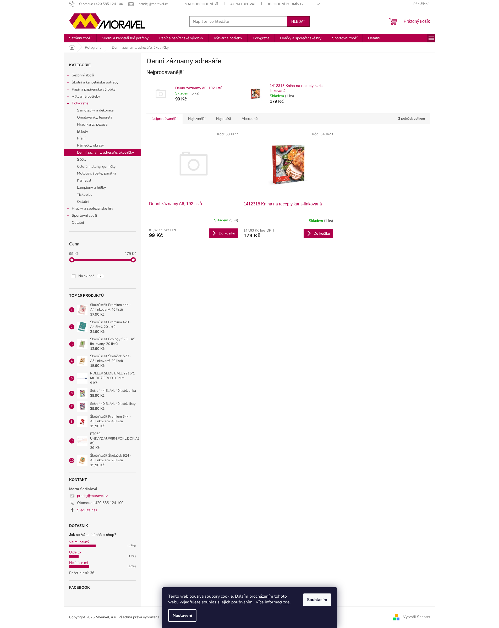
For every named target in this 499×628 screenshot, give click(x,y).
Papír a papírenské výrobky (94, 89)
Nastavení (182, 615)
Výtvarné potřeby (86, 96)
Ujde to (75, 552)
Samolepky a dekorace (95, 110)
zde (286, 602)
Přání (81, 138)
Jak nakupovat (242, 4)
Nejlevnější (196, 118)
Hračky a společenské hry (92, 208)
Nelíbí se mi (78, 562)
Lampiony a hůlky (91, 187)
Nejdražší (223, 118)
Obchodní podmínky (285, 4)
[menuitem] (80, 38)
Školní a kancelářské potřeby (95, 82)
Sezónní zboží (83, 75)
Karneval (84, 180)
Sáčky (81, 159)
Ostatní (83, 201)
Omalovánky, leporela (94, 117)
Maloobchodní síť (202, 4)
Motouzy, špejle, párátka (96, 173)
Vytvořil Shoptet (416, 616)
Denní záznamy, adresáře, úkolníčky (105, 152)
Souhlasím (317, 600)
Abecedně (249, 118)
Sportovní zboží (84, 215)
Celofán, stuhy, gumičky (96, 166)
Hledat (298, 21)
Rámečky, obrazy (90, 145)
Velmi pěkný (79, 542)
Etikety (82, 131)
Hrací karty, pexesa (92, 124)
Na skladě (90, 275)
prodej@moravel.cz (92, 495)
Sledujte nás (87, 510)
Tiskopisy (84, 194)
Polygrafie (80, 103)
